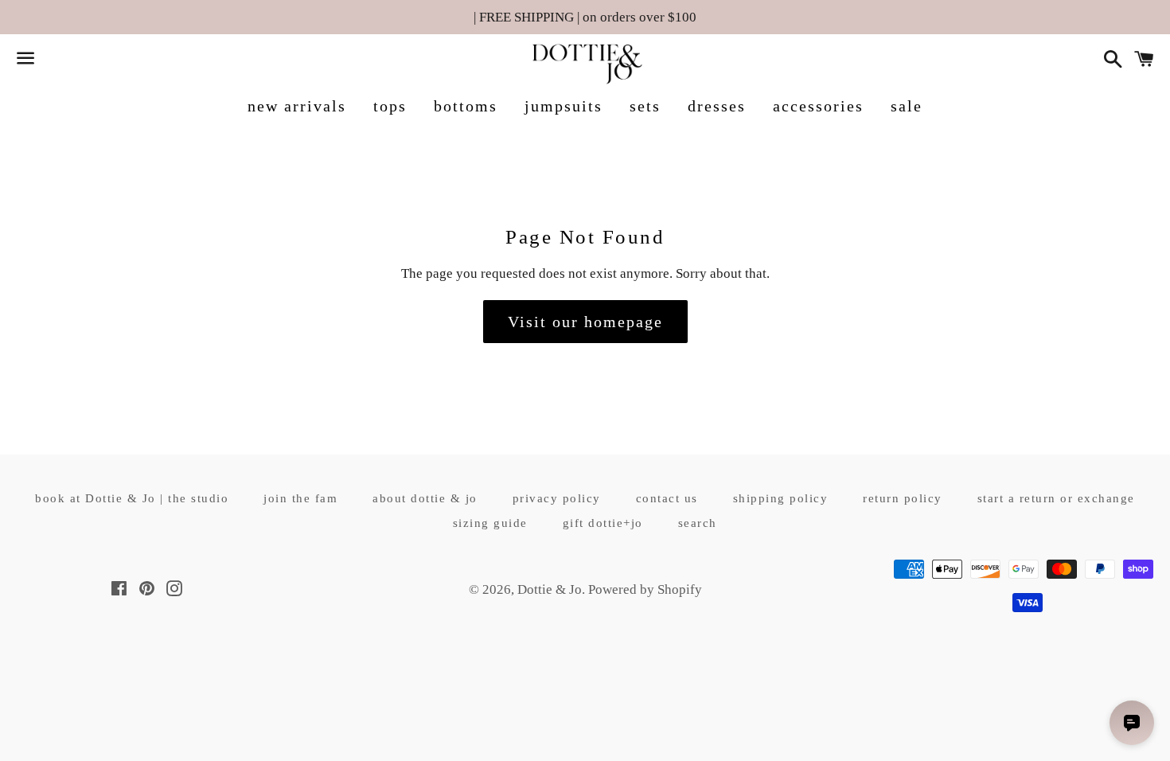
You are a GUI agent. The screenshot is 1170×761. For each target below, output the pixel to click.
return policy (902, 498)
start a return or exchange (1056, 498)
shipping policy (781, 498)
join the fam (300, 498)
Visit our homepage (585, 321)
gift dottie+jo (603, 523)
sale (906, 106)
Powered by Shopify (645, 589)
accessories (818, 106)
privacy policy (557, 498)
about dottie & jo (425, 498)
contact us (667, 498)
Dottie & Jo (549, 589)
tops (390, 106)
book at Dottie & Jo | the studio (131, 498)
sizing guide (490, 523)
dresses (717, 106)
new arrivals (297, 106)
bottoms (465, 106)
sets (645, 106)
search (697, 523)
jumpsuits (564, 106)
